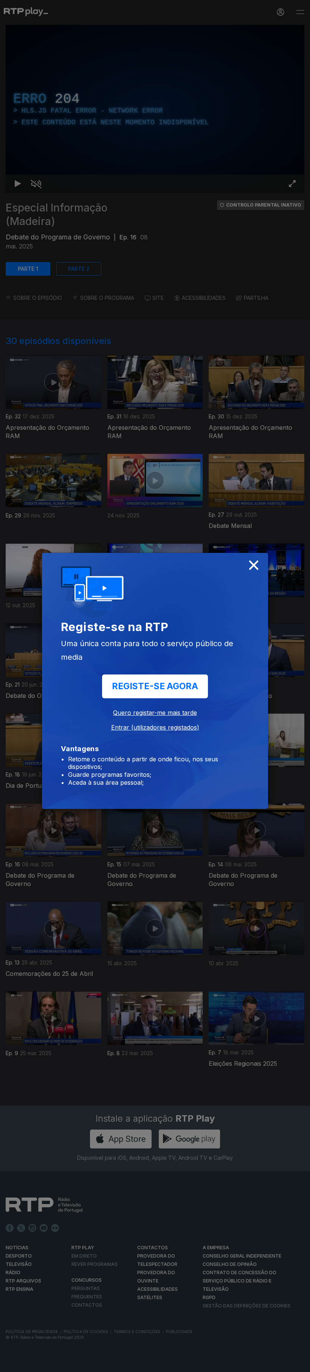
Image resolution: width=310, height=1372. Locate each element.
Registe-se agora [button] (155, 686)
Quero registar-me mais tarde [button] (155, 712)
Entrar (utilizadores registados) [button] (155, 727)
